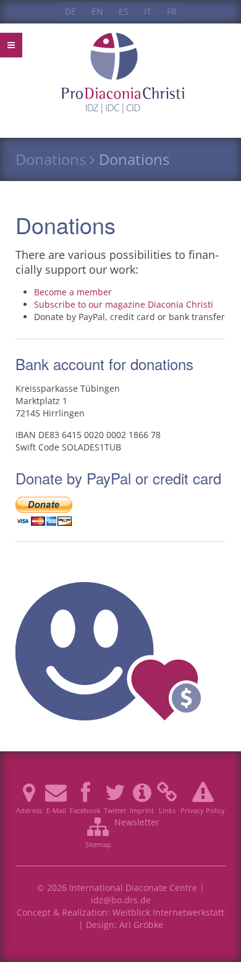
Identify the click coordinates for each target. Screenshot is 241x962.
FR (172, 11)
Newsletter (136, 822)
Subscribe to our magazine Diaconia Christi (123, 304)
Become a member (73, 292)
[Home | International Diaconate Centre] (120, 45)
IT (147, 11)
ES (124, 11)
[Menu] (11, 45)
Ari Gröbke (141, 924)
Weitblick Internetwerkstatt (168, 912)
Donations (50, 159)
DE (70, 11)
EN (97, 11)
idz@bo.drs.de (121, 900)
